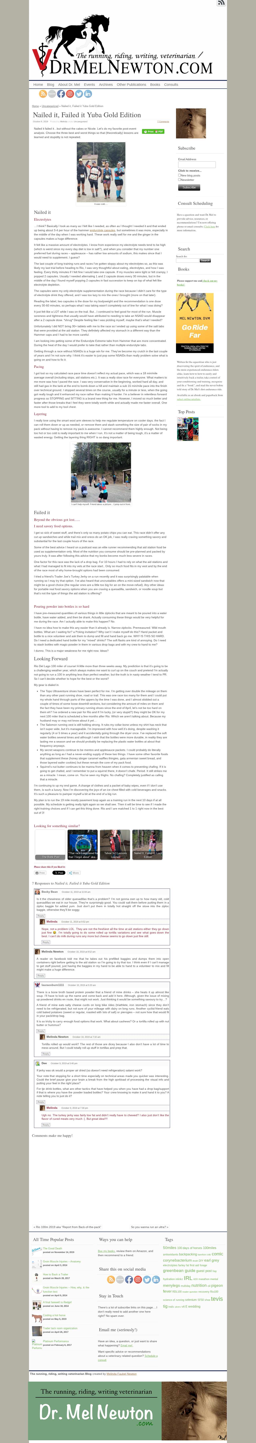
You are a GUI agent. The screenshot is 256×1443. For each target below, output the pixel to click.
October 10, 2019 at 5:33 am (82, 985)
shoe (207, 1300)
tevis (217, 1298)
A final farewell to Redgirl (57, 1302)
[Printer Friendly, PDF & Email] (154, 131)
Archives (106, 85)
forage (203, 1265)
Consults (171, 85)
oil (209, 1285)
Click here (209, 226)
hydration (169, 1279)
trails (171, 1306)
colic (209, 1254)
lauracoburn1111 (53, 985)
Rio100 (214, 1291)
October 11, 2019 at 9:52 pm (75, 922)
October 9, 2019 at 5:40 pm (64, 1063)
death (195, 1261)
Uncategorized (50, 106)
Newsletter (187, 179)
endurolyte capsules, (103, 230)
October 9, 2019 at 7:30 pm (74, 1108)
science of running (173, 1300)
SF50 (201, 1300)
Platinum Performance (56, 1341)
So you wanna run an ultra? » (149, 1227)
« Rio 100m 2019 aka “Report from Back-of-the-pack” (67, 1227)
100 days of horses (189, 1248)
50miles (169, 1248)
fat (187, 1265)
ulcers (178, 1307)
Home (38, 85)
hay (215, 1271)
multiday (186, 1286)
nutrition (199, 1285)
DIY (201, 1260)
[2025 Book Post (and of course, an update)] (188, 429)
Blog (50, 85)
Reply (41, 916)
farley (181, 1265)
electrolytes (170, 1265)
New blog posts (190, 175)
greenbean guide (179, 1270)
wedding (194, 1306)
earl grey (211, 1260)
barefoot (202, 1254)
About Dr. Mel (69, 85)
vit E (184, 1306)
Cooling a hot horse (54, 1315)
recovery (203, 1291)
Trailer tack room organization (60, 1328)
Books (155, 85)
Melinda (63, 121)
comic (217, 1253)
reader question (190, 1292)
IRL (188, 1278)
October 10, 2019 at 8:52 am (81, 952)
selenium (191, 1299)
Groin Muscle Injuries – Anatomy (62, 1261)
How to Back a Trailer (55, 1274)
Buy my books (106, 1251)
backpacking (188, 1254)
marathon (204, 1279)
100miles (209, 1248)
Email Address (187, 159)
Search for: (181, 256)
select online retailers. (189, 399)
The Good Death (52, 1248)
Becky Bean (50, 891)
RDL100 (177, 1291)
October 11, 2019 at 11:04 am (76, 892)
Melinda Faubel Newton (122, 1373)
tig (165, 1306)
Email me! (127, 1345)
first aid (194, 1265)
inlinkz (179, 1279)
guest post (204, 1271)
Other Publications (131, 85)
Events (89, 85)
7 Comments (163, 121)
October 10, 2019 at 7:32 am (86, 1037)
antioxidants (170, 1254)
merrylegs (171, 1285)
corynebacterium (177, 1260)
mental (214, 1279)
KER (195, 1279)
